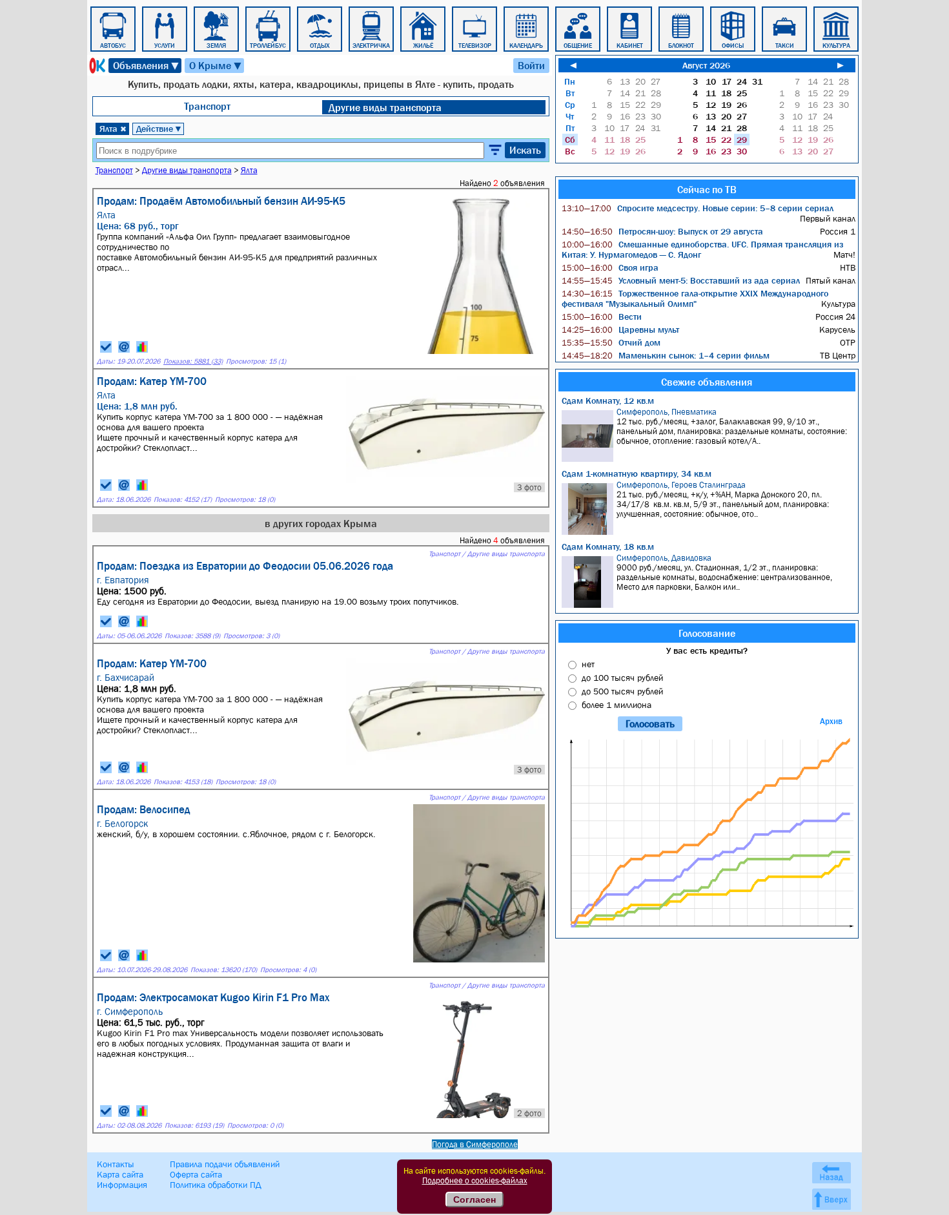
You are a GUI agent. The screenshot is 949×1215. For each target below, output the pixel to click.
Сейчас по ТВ (707, 189)
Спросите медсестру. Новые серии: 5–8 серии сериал (697, 208)
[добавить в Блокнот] (106, 347)
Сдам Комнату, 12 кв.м (608, 400)
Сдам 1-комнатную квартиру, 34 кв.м (636, 473)
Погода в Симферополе (475, 1144)
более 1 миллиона (616, 705)
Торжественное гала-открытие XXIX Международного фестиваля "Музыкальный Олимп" (695, 298)
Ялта (113, 128)
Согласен (474, 1199)
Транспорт (207, 106)
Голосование (707, 633)
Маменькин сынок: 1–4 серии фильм (666, 355)
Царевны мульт (620, 329)
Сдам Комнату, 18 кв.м (608, 546)
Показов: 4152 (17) (183, 499)
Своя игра (610, 267)
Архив (831, 721)
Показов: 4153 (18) (183, 781)
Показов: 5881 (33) (193, 361)
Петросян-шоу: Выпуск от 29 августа (662, 231)
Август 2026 (706, 65)
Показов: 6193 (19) (194, 1125)
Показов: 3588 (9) (192, 635)
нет (588, 664)
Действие (159, 128)
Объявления (146, 65)
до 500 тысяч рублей (622, 691)
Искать (525, 150)
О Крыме (216, 65)
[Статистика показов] (142, 347)
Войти (531, 65)
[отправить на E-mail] (124, 347)
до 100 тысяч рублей (622, 677)
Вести (602, 316)
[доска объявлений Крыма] (96, 65)
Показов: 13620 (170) (223, 969)
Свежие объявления (706, 382)
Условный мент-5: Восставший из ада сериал (681, 280)
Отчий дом (611, 342)
